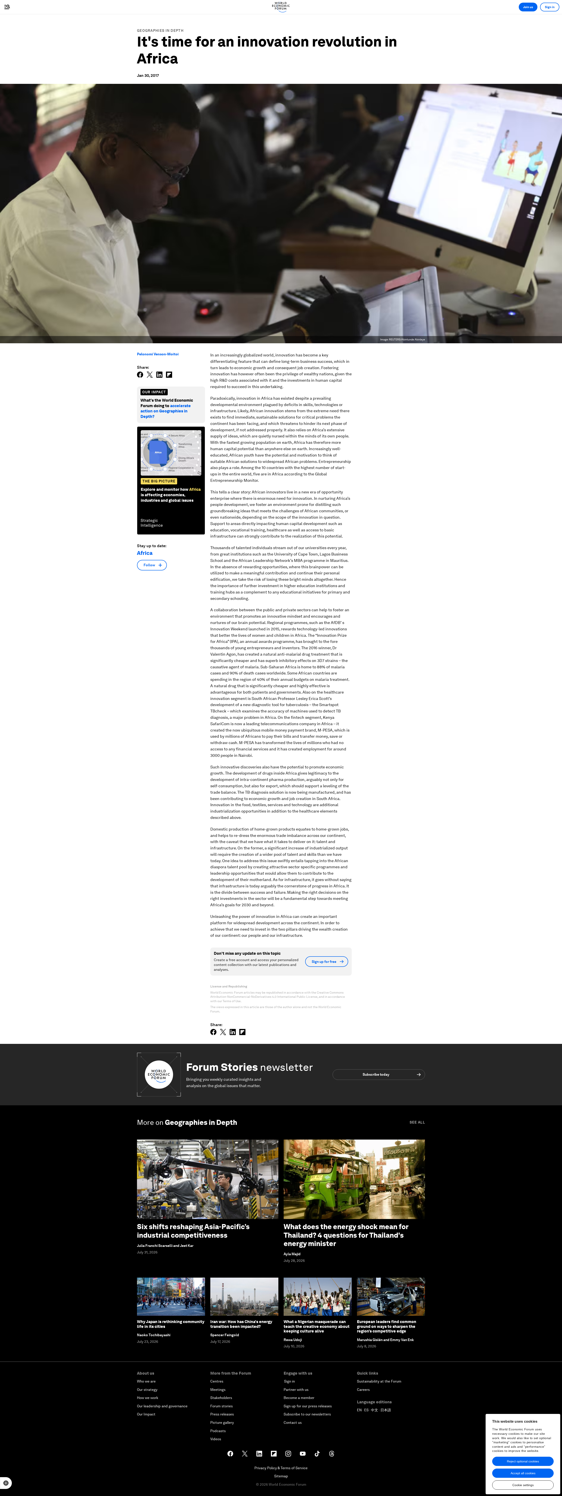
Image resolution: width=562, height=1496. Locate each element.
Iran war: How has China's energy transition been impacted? (241, 1324)
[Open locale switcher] (6, 1483)
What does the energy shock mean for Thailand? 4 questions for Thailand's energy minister (346, 1235)
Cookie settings (523, 1485)
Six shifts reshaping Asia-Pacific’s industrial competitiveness (193, 1230)
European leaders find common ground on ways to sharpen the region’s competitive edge (386, 1326)
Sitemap (281, 1476)
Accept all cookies (523, 1473)
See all (417, 1122)
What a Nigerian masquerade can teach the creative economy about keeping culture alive (316, 1326)
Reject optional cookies (523, 1461)
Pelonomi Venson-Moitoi (158, 354)
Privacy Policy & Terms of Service (281, 1468)
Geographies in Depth (160, 31)
